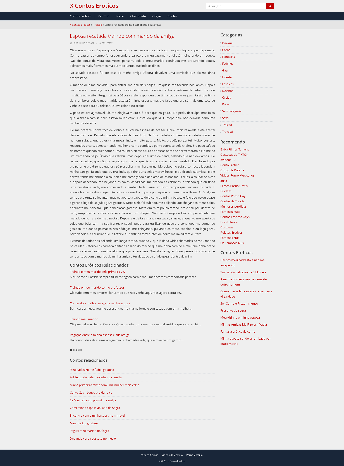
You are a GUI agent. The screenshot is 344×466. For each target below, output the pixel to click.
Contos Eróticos (81, 16)
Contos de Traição (232, 201)
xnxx (223, 180)
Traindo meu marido (84, 319)
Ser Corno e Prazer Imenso (239, 303)
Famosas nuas (230, 212)
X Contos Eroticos (80, 24)
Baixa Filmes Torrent (234, 149)
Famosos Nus (229, 238)
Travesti (227, 132)
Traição (97, 24)
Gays (225, 70)
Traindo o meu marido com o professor (97, 287)
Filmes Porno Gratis (234, 186)
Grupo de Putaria (232, 170)
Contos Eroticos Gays (235, 217)
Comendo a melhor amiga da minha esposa (100, 303)
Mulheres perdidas (233, 206)
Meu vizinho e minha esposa (240, 317)
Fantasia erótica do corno (237, 331)
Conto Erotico (229, 165)
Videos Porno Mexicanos (237, 175)
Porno (120, 16)
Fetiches (227, 64)
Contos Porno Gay (232, 196)
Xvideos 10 (228, 160)
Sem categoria (231, 111)
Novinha (227, 91)
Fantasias (228, 57)
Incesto (226, 77)
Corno (226, 50)
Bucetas (225, 191)
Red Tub (103, 16)
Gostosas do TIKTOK (234, 154)
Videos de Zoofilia (172, 455)
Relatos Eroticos (231, 232)
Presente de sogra (233, 310)
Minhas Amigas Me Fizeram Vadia (243, 324)
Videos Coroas (149, 455)
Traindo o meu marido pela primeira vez (98, 272)
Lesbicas (227, 84)
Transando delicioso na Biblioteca (243, 272)
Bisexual (227, 43)
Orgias (156, 16)
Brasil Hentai (229, 222)
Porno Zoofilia (194, 455)
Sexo (225, 118)
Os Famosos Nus (232, 243)
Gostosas (226, 227)
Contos (172, 16)
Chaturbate (138, 16)
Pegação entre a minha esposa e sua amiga (100, 335)
